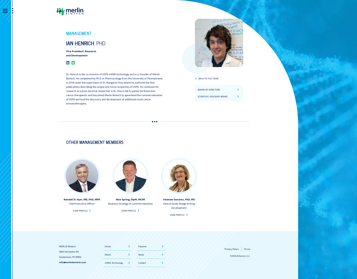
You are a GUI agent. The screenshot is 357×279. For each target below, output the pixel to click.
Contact (142, 262)
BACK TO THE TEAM (208, 78)
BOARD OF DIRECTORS (209, 89)
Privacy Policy (232, 249)
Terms (247, 249)
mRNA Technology (114, 262)
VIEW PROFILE (80, 210)
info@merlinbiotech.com (72, 262)
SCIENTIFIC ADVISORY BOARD (213, 96)
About (108, 254)
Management (79, 33)
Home (108, 246)
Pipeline (142, 246)
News (141, 254)
